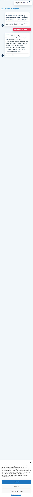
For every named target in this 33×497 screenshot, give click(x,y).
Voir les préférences (16, 491)
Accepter (16, 482)
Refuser (16, 486)
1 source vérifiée (10, 54)
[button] (30, 462)
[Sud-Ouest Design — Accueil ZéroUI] (21, 3)
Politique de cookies (16, 495)
